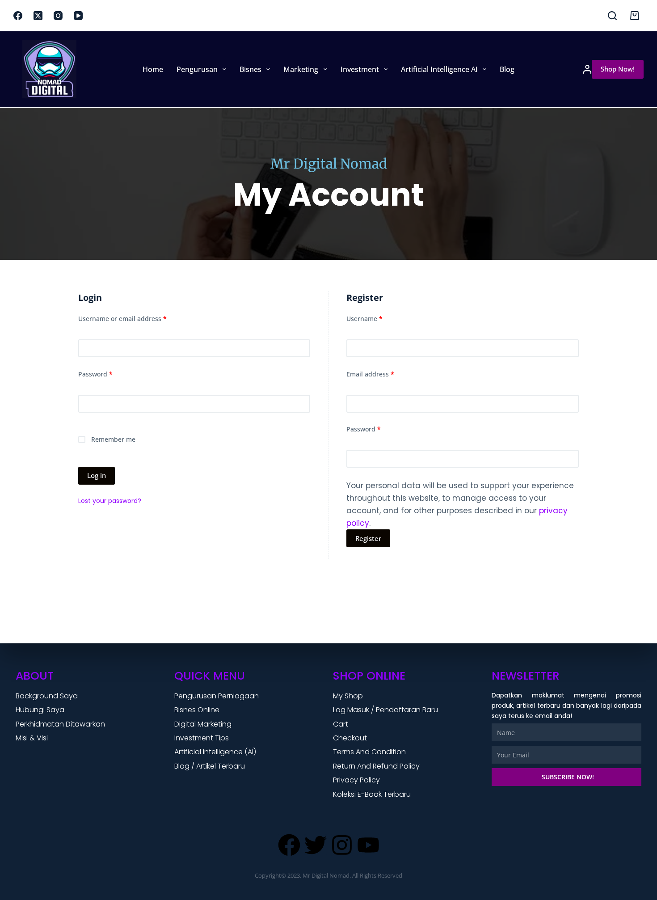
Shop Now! (618, 68)
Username (378, 318)
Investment (360, 69)
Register (368, 538)
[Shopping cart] (634, 15)
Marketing (300, 69)
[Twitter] (315, 845)
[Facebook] (17, 15)
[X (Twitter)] (38, 15)
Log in (96, 475)
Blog (507, 69)
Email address (383, 373)
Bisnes (250, 69)
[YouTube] (78, 15)
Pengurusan (197, 69)
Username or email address (136, 318)
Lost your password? (109, 500)
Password (109, 373)
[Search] (612, 15)
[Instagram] (58, 15)
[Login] (587, 69)
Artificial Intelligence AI (439, 69)
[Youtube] (368, 845)
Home (153, 69)
